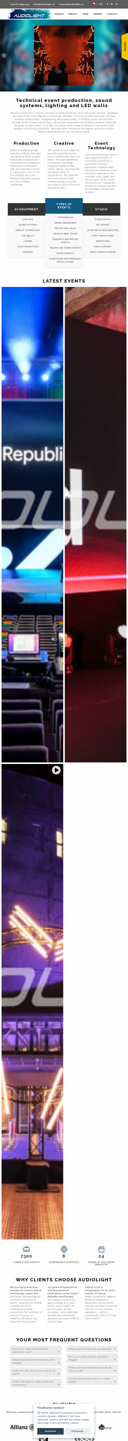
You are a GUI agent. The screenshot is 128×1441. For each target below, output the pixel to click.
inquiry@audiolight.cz (71, 4)
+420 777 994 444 (19, 4)
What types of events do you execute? (90, 1349)
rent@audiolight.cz (44, 4)
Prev (4, 55)
